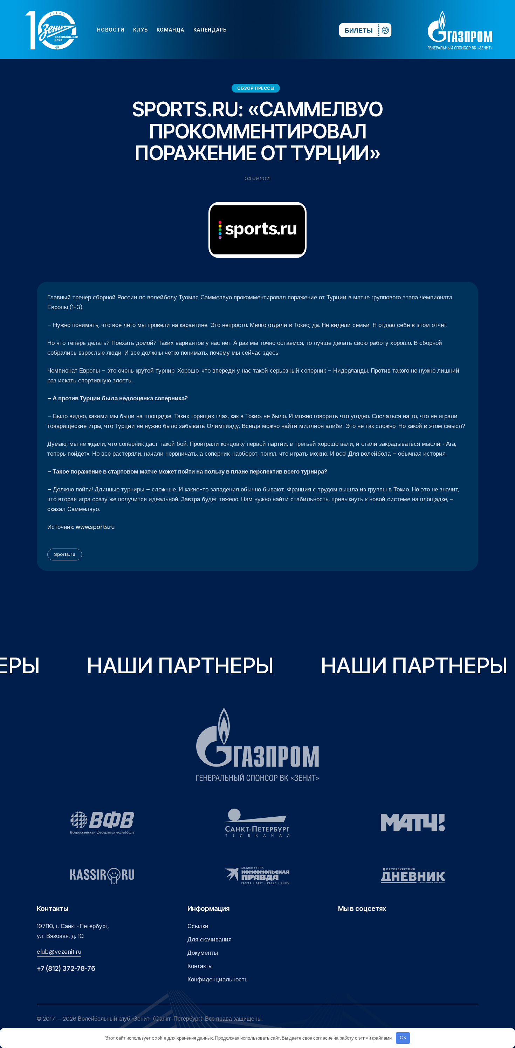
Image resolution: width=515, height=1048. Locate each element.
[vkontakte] (257, 30)
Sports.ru (64, 554)
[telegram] (291, 30)
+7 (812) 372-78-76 (66, 968)
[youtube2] (268, 30)
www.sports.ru (95, 527)
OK (403, 1038)
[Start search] (313, 29)
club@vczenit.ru (59, 951)
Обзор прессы (255, 88)
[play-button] (279, 30)
